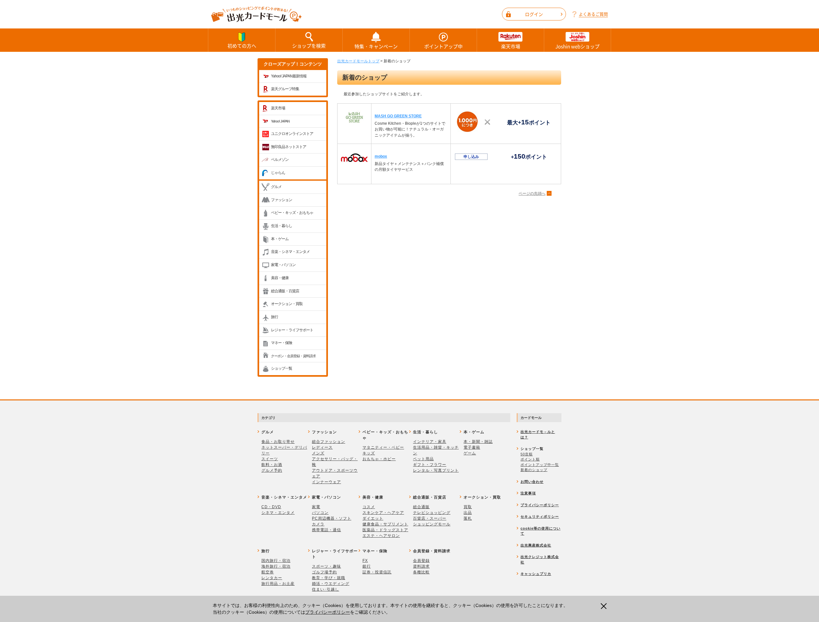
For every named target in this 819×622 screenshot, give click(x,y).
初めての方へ (241, 45)
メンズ (318, 453)
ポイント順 (530, 459)
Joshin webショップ (577, 46)
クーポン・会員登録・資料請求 (293, 356)
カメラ (318, 524)
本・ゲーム (280, 239)
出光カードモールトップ (358, 61)
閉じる (605, 606)
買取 (468, 507)
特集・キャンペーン (376, 46)
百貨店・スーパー (429, 518)
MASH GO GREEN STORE (398, 116)
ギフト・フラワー (429, 464)
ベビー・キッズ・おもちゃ (292, 212)
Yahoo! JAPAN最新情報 (288, 76)
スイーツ (269, 459)
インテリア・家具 (429, 441)
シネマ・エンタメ (278, 512)
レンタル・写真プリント (436, 470)
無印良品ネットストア (288, 147)
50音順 (527, 454)
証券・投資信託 (377, 572)
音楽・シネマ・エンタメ (290, 251)
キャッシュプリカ (536, 574)
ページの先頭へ (532, 193)
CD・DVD (271, 507)
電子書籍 (472, 447)
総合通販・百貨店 (285, 291)
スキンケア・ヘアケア (383, 512)
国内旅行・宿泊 (275, 560)
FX (365, 560)
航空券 (267, 572)
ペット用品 (423, 459)
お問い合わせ (532, 482)
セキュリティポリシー (540, 516)
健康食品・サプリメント (385, 524)
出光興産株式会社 (536, 545)
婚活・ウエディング (330, 583)
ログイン (534, 14)
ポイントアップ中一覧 (540, 465)
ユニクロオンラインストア (292, 133)
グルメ (276, 187)
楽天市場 (510, 46)
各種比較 (421, 572)
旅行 (274, 317)
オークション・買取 (287, 304)
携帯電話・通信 (326, 530)
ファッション (281, 200)
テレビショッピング (431, 512)
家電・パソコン (283, 265)
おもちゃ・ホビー (379, 459)
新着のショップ (534, 470)
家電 (316, 507)
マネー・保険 (281, 343)
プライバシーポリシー (327, 612)
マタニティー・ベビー (383, 447)
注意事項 (528, 493)
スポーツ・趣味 (326, 566)
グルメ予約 (271, 470)
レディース (322, 447)
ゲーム (470, 453)
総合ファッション (328, 441)
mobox (381, 156)
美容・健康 (280, 278)
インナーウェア (326, 482)
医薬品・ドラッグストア (385, 530)
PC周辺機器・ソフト (331, 518)
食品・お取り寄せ (278, 441)
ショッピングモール (431, 524)
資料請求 (421, 566)
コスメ (368, 507)
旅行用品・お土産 (278, 583)
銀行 (366, 566)
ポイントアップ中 (443, 46)
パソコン (320, 512)
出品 (468, 512)
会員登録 (421, 560)
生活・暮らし (281, 226)
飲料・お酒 (271, 464)
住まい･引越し (325, 589)
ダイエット (372, 518)
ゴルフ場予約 (324, 572)
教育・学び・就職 (328, 578)
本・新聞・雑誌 (478, 441)
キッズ (368, 453)
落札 (468, 518)
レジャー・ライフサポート (292, 330)
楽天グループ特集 (285, 89)
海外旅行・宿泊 (275, 566)
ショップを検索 (309, 45)
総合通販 (421, 507)
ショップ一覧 (281, 368)
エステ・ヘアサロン (381, 535)
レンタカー (271, 578)
